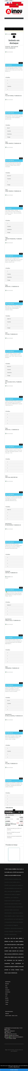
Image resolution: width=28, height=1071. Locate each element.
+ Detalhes (7, 77)
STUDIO (7, 1000)
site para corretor (18, 1049)
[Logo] (14, 11)
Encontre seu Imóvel (14, 29)
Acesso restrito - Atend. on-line (11, 1015)
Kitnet (6, 994)
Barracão (7, 983)
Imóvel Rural (7, 991)
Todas (6, 1004)
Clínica (6, 987)
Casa (6, 985)
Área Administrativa (9, 1011)
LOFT (6, 996)
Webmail (7, 1013)
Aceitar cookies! (14, 1069)
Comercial (7, 989)
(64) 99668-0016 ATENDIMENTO (16, 1037)
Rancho (6, 998)
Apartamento (7, 981)
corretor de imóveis (10, 1049)
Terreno (6, 1002)
